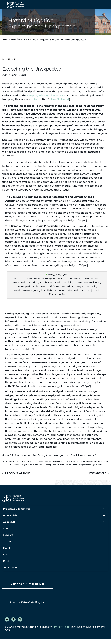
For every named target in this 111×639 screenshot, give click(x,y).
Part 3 (55, 99)
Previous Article (17, 473)
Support (8, 535)
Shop (6, 528)
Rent (6, 561)
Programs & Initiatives (16, 509)
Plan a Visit (10, 515)
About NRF (9, 39)
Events (7, 548)
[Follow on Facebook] (13, 619)
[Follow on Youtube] (7, 619)
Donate (7, 554)
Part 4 (65, 99)
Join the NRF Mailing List (27, 583)
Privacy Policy (62, 626)
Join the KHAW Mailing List (28, 602)
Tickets (7, 541)
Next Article (97, 473)
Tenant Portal (11, 567)
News (22, 39)
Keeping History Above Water (47, 95)
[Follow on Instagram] (20, 619)
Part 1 (37, 99)
